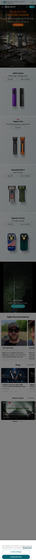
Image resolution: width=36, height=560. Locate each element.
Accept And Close (16, 557)
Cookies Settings (16, 552)
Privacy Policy (27, 548)
